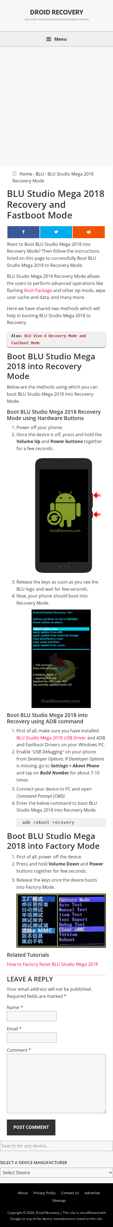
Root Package (38, 290)
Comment (19, 1050)
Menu (60, 39)
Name (15, 1007)
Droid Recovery (56, 12)
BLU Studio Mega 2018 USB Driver (51, 738)
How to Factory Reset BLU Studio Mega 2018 (52, 964)
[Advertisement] (56, 105)
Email (14, 1029)
